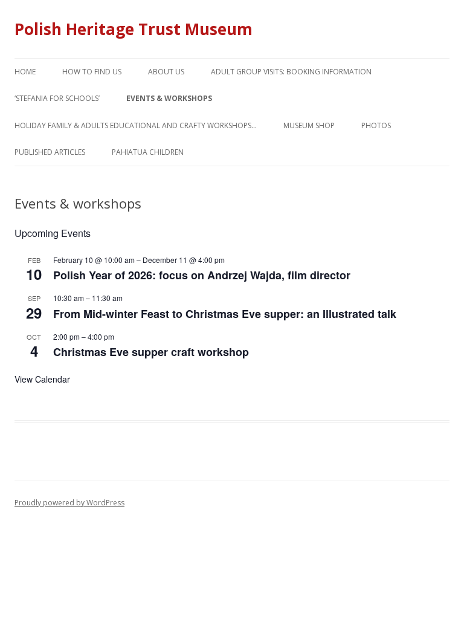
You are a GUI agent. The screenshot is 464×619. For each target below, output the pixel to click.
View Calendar (42, 379)
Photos (376, 125)
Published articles (49, 152)
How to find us (91, 71)
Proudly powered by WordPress (69, 502)
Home (25, 71)
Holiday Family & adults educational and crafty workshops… (135, 125)
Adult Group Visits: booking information (291, 71)
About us (166, 71)
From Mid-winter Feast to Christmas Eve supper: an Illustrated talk (224, 314)
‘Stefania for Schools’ (57, 98)
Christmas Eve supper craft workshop (151, 352)
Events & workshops (169, 98)
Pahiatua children (148, 152)
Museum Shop (309, 125)
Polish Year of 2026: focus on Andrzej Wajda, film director (201, 275)
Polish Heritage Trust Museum (133, 29)
